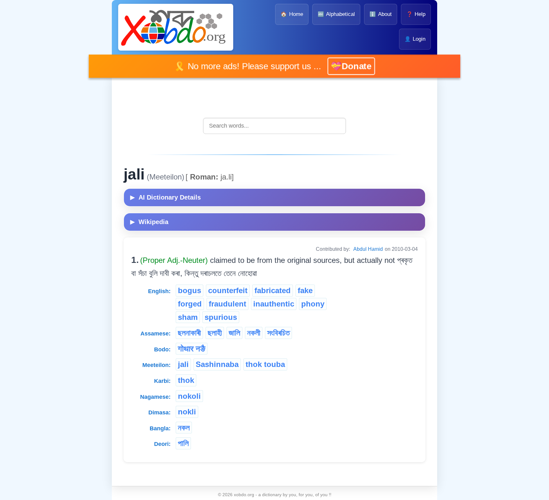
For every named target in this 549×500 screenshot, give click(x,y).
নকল (184, 427)
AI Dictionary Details (165, 197)
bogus (189, 290)
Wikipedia (149, 221)
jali (183, 364)
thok (186, 380)
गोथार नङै (191, 348)
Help (415, 14)
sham (188, 317)
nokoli (189, 396)
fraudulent (227, 303)
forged (190, 303)
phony (312, 303)
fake (305, 290)
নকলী (253, 332)
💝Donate (342, 66)
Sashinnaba (217, 364)
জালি (234, 332)
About (380, 14)
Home (292, 14)
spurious (221, 317)
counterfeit (227, 290)
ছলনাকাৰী (189, 332)
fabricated (272, 290)
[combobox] (274, 126)
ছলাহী (215, 332)
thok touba (265, 364)
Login (414, 39)
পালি (183, 443)
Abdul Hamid (368, 249)
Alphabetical (336, 14)
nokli (187, 411)
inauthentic (273, 303)
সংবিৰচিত (278, 332)
